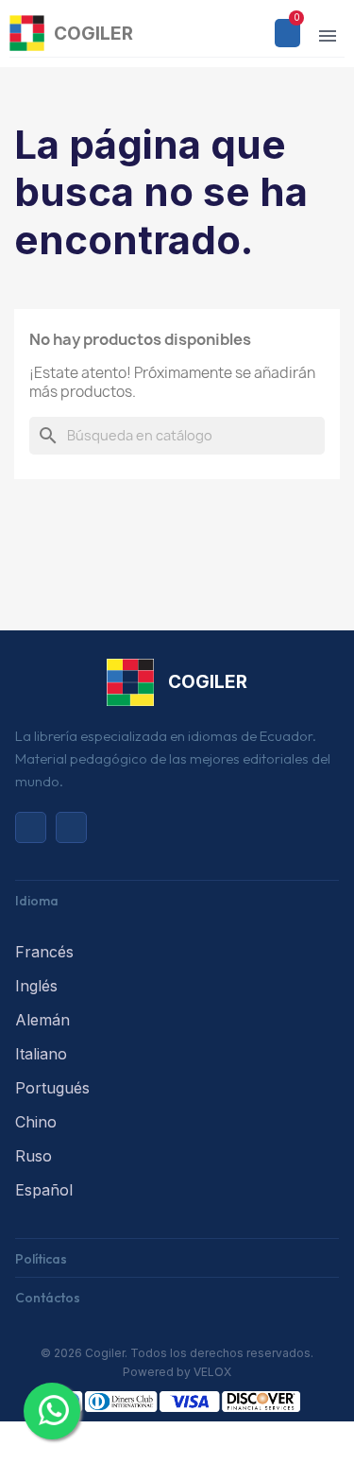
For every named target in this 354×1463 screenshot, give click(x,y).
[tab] (177, 899)
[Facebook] (71, 827)
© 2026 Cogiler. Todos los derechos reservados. (177, 1353)
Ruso (33, 1155)
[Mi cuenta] (252, 33)
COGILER (93, 33)
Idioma (37, 900)
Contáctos (47, 1297)
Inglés (36, 985)
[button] (222, 33)
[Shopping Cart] (287, 33)
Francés (44, 951)
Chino (36, 1121)
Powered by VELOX (177, 1372)
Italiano (41, 1053)
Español (44, 1189)
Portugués (52, 1087)
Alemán (42, 1019)
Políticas (41, 1258)
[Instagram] (30, 827)
